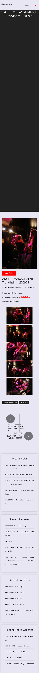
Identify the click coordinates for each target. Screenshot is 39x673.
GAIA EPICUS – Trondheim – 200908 (14, 437)
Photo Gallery (9, 273)
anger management (10, 402)
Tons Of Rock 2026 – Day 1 (14, 604)
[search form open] (34, 4)
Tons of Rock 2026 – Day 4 (14, 587)
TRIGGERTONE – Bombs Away (15, 526)
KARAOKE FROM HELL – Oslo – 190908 (16, 429)
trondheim (24, 402)
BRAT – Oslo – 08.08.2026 (14, 658)
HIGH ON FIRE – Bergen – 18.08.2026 (18, 646)
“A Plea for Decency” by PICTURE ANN (18, 475)
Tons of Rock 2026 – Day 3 (14, 593)
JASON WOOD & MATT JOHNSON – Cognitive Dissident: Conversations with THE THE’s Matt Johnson (19, 560)
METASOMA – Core (11, 541)
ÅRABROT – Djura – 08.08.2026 (16, 652)
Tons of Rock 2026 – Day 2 (14, 598)
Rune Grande (10, 287)
